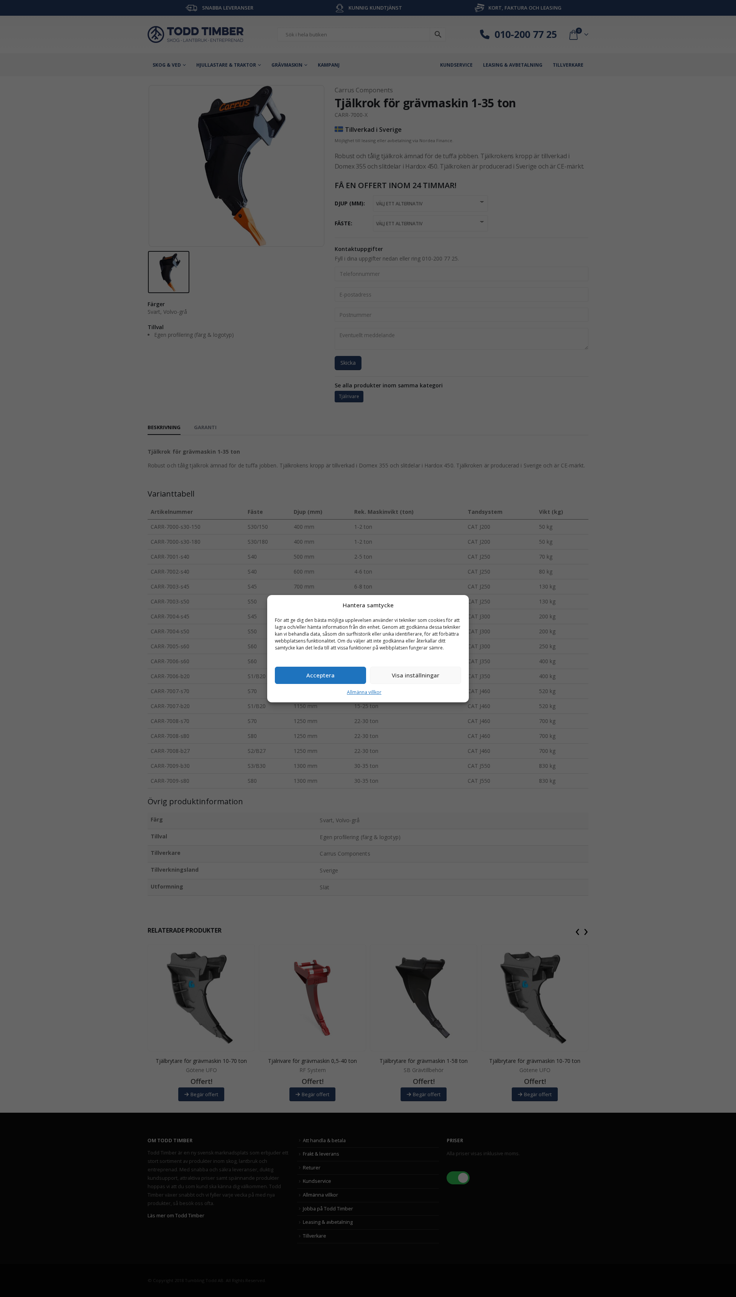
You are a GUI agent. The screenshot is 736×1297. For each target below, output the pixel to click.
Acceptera (320, 675)
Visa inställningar (415, 675)
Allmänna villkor (364, 692)
